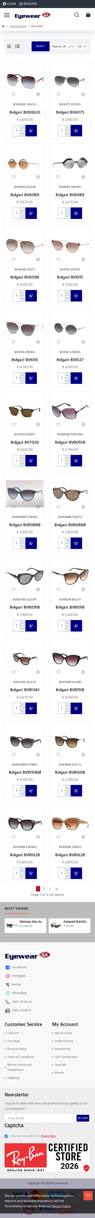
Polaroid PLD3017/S (76, 922)
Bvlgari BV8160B (70, 772)
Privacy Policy (61, 1206)
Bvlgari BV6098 (24, 277)
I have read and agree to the (32, 1136)
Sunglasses (17, 26)
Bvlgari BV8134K (24, 690)
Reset (40, 46)
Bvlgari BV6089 (24, 195)
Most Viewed (16, 909)
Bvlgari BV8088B (25, 525)
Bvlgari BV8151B (70, 690)
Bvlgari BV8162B (25, 855)
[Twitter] (8, 985)
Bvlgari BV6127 (70, 360)
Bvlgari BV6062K (24, 112)
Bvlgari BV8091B (25, 607)
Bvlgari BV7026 (25, 442)
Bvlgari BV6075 (70, 112)
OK (88, 1195)
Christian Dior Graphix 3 (32, 922)
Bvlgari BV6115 (70, 277)
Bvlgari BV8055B (70, 442)
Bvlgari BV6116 (25, 360)
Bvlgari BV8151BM (25, 772)
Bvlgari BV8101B (70, 607)
